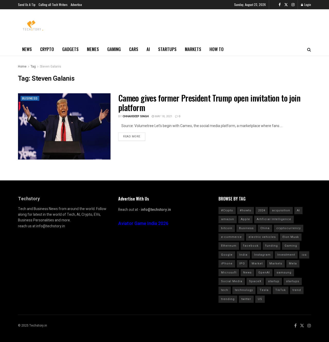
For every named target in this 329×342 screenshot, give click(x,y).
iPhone (227, 263)
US (260, 299)
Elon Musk (290, 237)
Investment (286, 255)
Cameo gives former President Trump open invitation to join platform (209, 102)
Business (30, 98)
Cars (133, 49)
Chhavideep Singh (136, 116)
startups (292, 281)
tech (224, 290)
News (27, 49)
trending (228, 299)
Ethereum (228, 246)
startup (273, 281)
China (265, 228)
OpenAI (264, 272)
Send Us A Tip (26, 4)
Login (307, 4)
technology (244, 290)
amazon (227, 219)
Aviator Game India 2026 (143, 223)
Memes (93, 49)
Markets (193, 49)
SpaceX (255, 281)
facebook (251, 246)
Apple (245, 219)
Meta (293, 263)
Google (227, 255)
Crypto (47, 49)
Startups (167, 49)
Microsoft (228, 272)
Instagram (262, 255)
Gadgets (70, 49)
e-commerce (231, 237)
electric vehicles (262, 237)
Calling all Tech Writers (53, 4)
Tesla (264, 290)
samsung (284, 272)
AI (148, 49)
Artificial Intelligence (274, 219)
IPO (242, 263)
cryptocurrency (288, 228)
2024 (261, 210)
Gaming (114, 49)
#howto (245, 210)
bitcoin (226, 228)
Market (257, 263)
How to (216, 49)
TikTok (280, 290)
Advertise (76, 4)
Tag (33, 66)
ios (304, 255)
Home (22, 66)
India (243, 255)
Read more (131, 136)
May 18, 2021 (163, 116)
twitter (246, 299)
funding (271, 246)
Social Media (231, 281)
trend (297, 290)
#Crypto (227, 210)
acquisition (281, 210)
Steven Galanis (50, 66)
